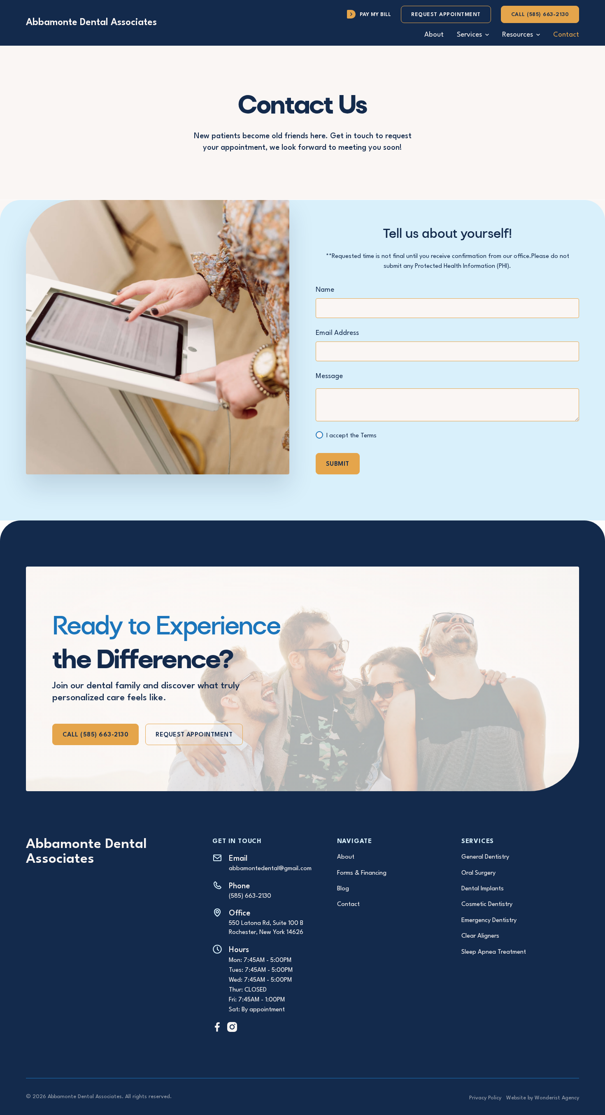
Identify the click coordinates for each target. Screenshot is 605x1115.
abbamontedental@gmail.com (270, 869)
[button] (473, 35)
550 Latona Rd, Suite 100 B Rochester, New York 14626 (266, 928)
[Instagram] (232, 1027)
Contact (566, 34)
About (434, 34)
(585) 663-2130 (250, 896)
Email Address (337, 333)
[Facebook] (217, 1027)
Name (325, 289)
